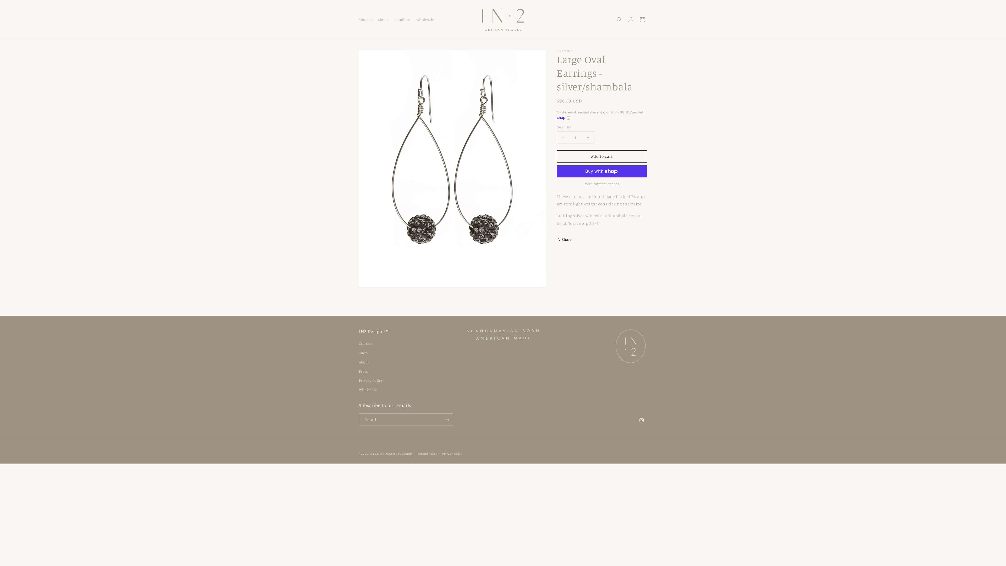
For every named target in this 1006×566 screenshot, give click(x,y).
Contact (366, 343)
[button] (365, 19)
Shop (363, 353)
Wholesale (368, 389)
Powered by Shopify (399, 453)
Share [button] (567, 239)
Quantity (564, 127)
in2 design (377, 453)
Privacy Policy (371, 380)
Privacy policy (452, 453)
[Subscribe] (447, 419)
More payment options (602, 184)
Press (363, 371)
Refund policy (427, 453)
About (364, 362)
